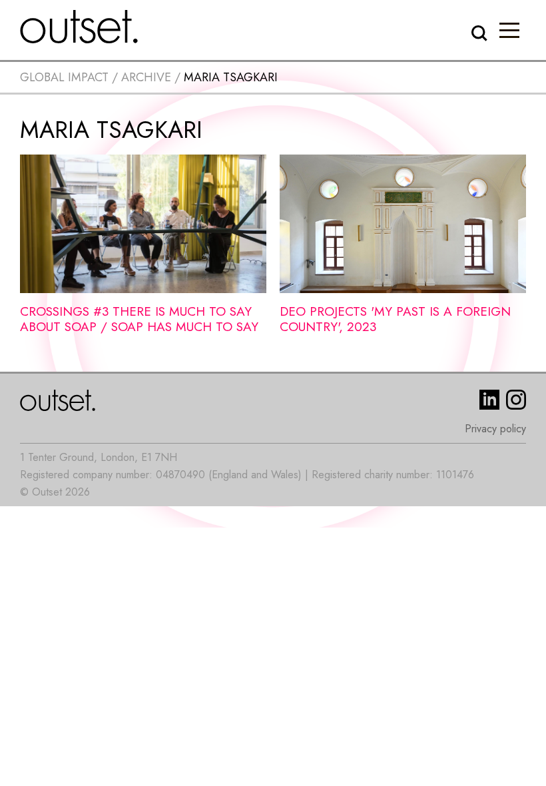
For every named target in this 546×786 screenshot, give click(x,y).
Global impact (64, 77)
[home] (79, 26)
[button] (509, 30)
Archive (146, 77)
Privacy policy (495, 428)
